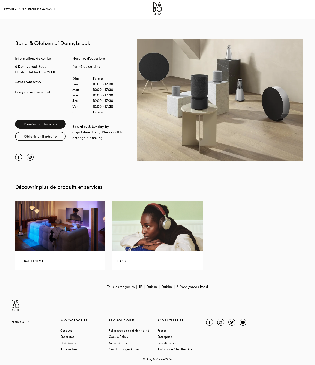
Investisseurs (182, 343)
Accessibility (133, 343)
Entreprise (181, 336)
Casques (82, 330)
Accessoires (84, 349)
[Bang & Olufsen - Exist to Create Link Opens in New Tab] (157, 14)
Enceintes (83, 336)
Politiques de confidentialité (133, 330)
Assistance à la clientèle (182, 349)
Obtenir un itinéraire (45, 137)
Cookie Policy (133, 336)
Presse (178, 330)
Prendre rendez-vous (45, 125)
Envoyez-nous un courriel (32, 92)
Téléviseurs (84, 343)
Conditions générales (133, 349)
